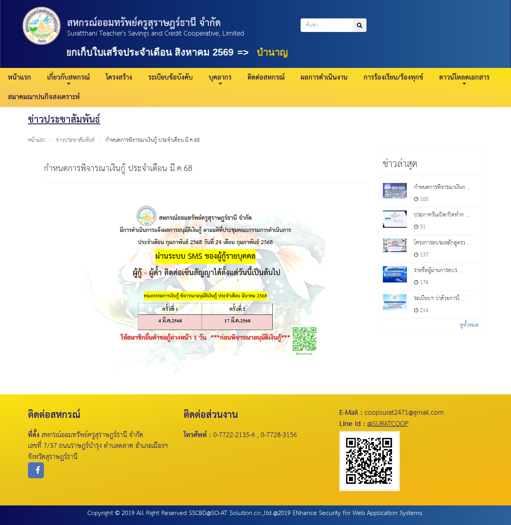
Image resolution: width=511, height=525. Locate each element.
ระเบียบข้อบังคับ (170, 77)
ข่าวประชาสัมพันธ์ (75, 140)
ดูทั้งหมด (469, 325)
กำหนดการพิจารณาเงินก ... (442, 187)
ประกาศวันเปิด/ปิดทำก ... (441, 215)
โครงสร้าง (119, 77)
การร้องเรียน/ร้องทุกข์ (393, 77)
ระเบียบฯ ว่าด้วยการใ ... (439, 298)
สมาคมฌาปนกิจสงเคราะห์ (44, 97)
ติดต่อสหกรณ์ (266, 77)
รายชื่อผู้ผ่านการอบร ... (438, 270)
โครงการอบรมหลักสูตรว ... (442, 243)
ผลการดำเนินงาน (324, 77)
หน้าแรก (19, 77)
